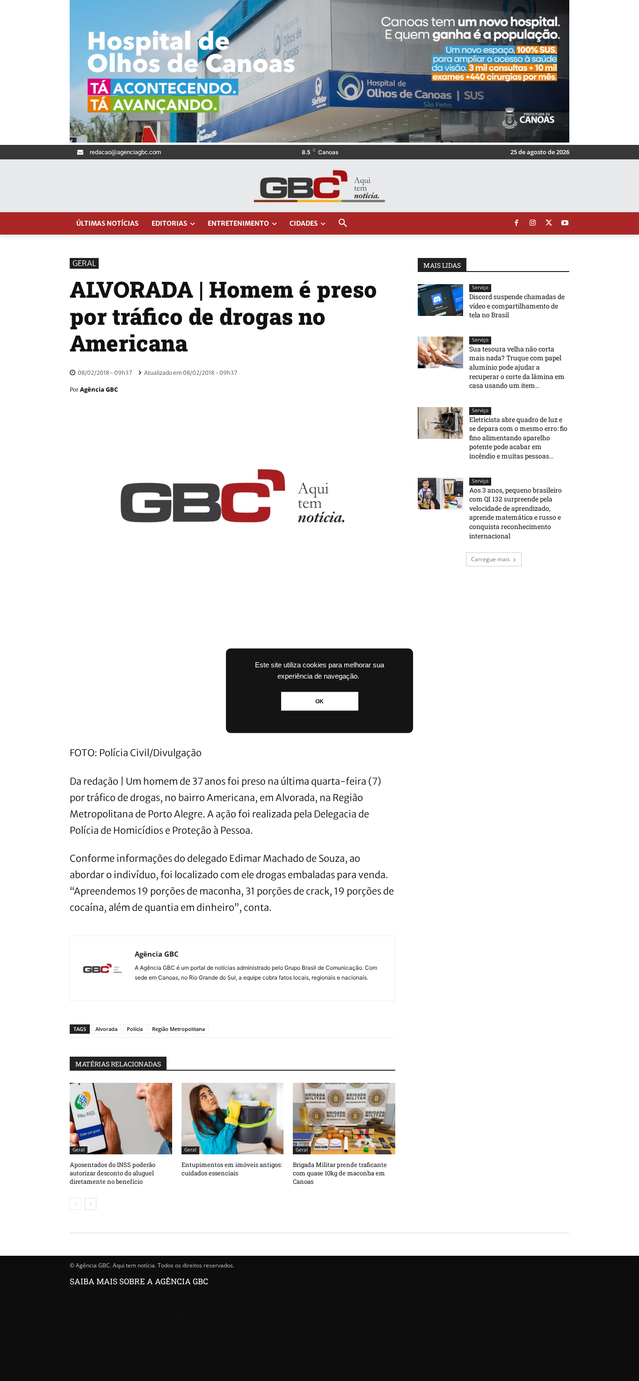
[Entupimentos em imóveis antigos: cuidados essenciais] (233, 1118)
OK (319, 701)
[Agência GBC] (102, 968)
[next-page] (90, 1204)
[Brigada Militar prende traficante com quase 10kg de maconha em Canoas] (344, 1118)
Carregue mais (490, 559)
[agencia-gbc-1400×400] (319, 140)
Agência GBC (99, 389)
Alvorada (106, 1028)
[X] (548, 223)
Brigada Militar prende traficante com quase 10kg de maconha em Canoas (340, 1173)
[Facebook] (516, 223)
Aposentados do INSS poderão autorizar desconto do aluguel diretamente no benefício (112, 1173)
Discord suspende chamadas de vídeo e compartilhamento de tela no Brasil (517, 305)
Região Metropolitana (178, 1028)
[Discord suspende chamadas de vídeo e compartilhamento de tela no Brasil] (440, 300)
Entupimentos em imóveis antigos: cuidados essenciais (232, 1168)
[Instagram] (532, 223)
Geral (84, 263)
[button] (343, 223)
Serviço (480, 288)
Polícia (135, 1028)
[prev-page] (75, 1204)
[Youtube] (565, 223)
